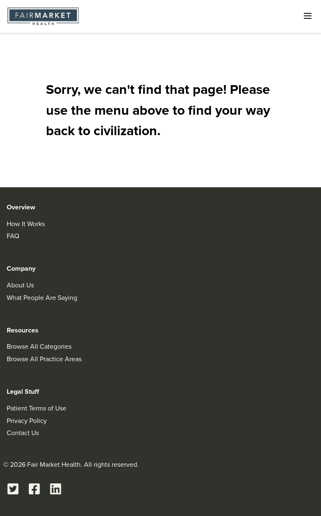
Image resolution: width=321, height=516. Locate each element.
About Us (20, 285)
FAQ (13, 236)
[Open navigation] (307, 16)
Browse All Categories (39, 346)
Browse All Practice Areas (44, 359)
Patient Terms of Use (36, 408)
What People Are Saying (42, 297)
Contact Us (23, 433)
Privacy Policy (27, 420)
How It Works (26, 224)
